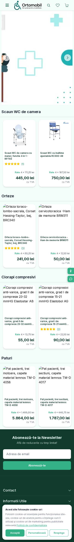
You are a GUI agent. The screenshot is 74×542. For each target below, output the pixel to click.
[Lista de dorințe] (58, 5)
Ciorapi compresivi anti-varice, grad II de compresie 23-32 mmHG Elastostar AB (18, 322)
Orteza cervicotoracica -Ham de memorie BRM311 (54, 239)
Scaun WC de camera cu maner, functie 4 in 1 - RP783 (18, 156)
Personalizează (37, 532)
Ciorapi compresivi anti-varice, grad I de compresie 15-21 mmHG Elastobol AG (53, 322)
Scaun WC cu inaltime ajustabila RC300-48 (52, 154)
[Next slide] (67, 57)
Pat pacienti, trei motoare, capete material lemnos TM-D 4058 (19, 402)
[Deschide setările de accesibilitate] (71, 271)
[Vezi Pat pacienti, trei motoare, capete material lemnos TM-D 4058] (19, 381)
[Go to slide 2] (37, 102)
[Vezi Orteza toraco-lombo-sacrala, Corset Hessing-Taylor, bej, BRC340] (19, 219)
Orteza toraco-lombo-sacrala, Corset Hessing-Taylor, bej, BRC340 (19, 240)
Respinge (59, 532)
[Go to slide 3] (40, 102)
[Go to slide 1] (34, 102)
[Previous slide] (6, 57)
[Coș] (67, 5)
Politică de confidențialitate (32, 525)
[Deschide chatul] (71, 279)
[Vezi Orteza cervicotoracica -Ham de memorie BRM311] (55, 219)
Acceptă (15, 532)
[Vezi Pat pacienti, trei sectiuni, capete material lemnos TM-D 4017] (55, 381)
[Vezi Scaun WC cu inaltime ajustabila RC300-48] (55, 135)
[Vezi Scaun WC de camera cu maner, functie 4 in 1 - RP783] (19, 135)
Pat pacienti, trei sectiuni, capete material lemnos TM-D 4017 (54, 402)
